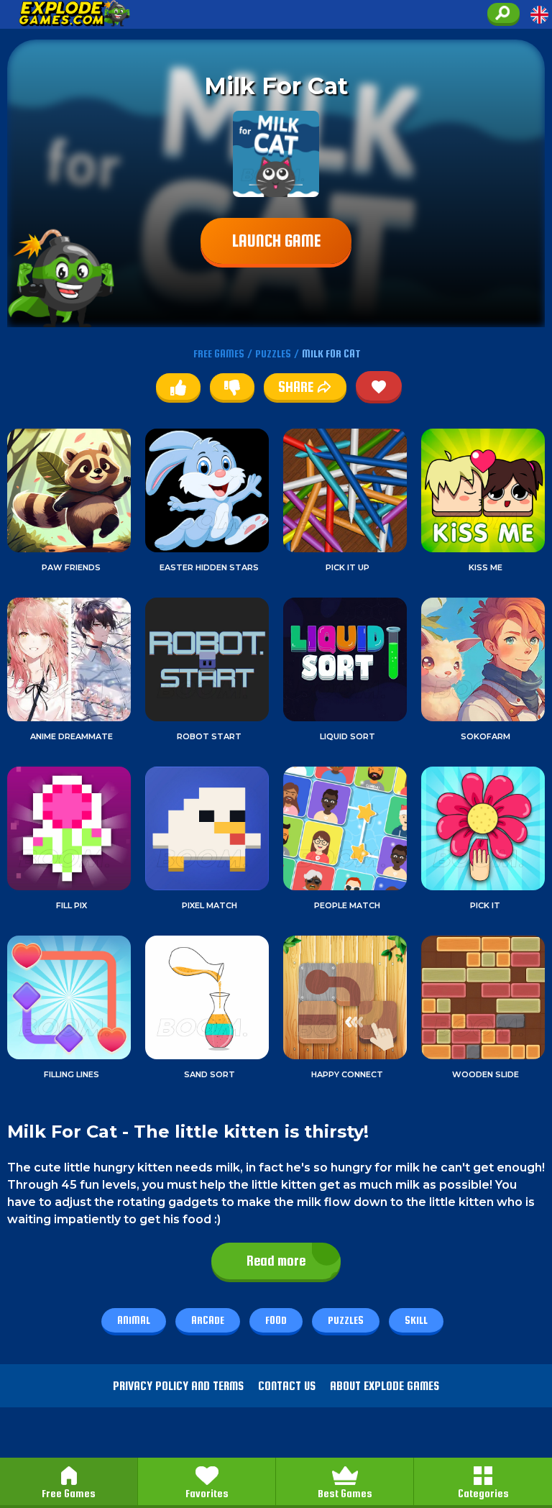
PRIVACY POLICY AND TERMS (178, 1386)
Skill (416, 1320)
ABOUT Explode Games (384, 1386)
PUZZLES (273, 353)
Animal (133, 1320)
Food (276, 1320)
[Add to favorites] (379, 386)
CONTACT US (287, 1386)
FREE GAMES (218, 353)
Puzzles (346, 1320)
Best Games (345, 1493)
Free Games (69, 1493)
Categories (483, 1493)
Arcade (207, 1320)
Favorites (207, 1493)
